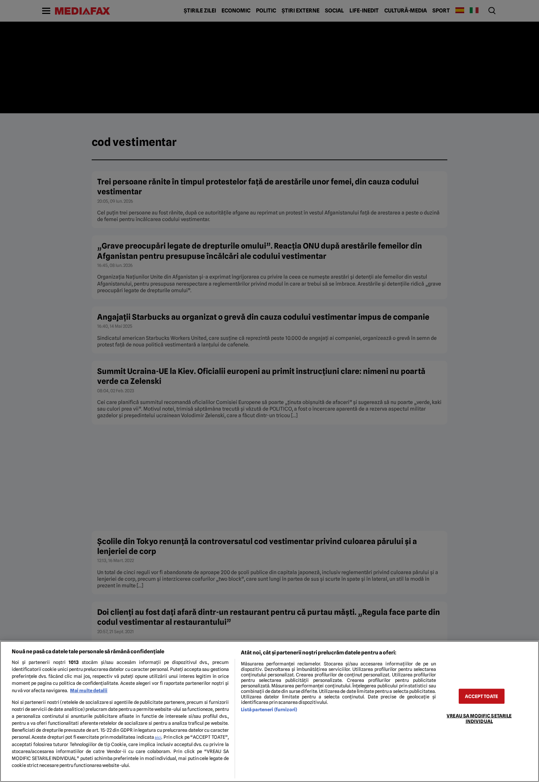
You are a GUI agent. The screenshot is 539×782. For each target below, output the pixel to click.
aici (158, 737)
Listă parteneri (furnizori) (269, 709)
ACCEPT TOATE (481, 696)
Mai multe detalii (88, 690)
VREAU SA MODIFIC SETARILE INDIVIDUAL (479, 718)
